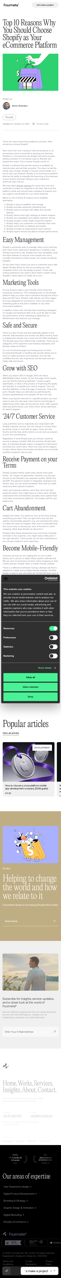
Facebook (44, 1140)
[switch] (53, 637)
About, (29, 1091)
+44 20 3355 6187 (12, 1115)
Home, (10, 1084)
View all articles (11, 733)
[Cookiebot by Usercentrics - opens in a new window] (45, 579)
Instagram (8, 1140)
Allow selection (30, 687)
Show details (45, 668)
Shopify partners (24, 185)
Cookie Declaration (31, 1262)
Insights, (12, 1091)
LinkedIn (20, 1140)
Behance (31, 1140)
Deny (30, 696)
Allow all (30, 677)
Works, (25, 1084)
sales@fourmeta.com (41, 1115)
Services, (43, 1084)
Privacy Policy (49, 1262)
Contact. (47, 1091)
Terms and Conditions (8, 1262)
